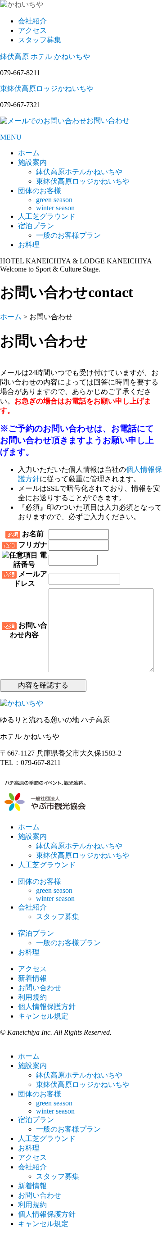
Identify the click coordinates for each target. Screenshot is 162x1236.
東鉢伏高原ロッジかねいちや (47, 88)
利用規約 (32, 997)
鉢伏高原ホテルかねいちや (79, 172)
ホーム (29, 153)
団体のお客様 (39, 191)
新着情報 (32, 978)
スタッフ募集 (39, 40)
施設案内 (32, 162)
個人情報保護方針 (47, 1006)
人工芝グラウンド (47, 216)
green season (54, 200)
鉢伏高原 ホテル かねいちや (45, 56)
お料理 (29, 245)
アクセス (32, 30)
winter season (55, 208)
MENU (11, 137)
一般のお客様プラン (68, 235)
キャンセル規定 (43, 1016)
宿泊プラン (36, 226)
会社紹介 (32, 21)
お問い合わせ (39, 988)
